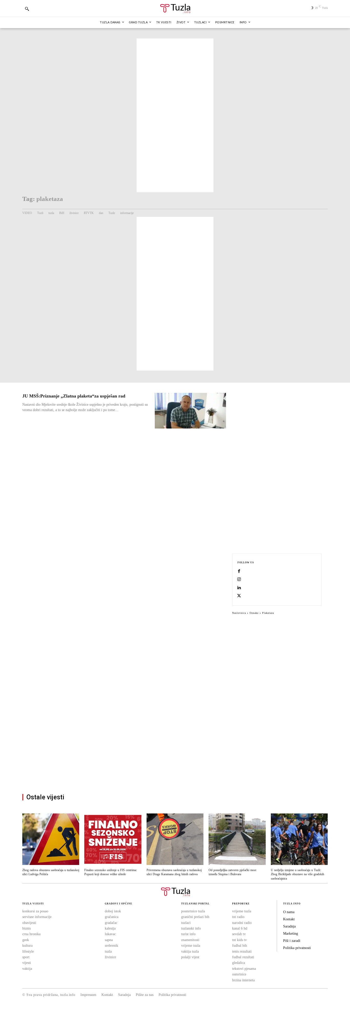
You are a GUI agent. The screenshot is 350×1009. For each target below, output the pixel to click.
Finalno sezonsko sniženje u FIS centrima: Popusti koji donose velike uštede (110, 872)
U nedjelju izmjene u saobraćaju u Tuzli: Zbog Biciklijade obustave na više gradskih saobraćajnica (297, 874)
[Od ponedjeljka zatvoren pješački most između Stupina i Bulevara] (237, 839)
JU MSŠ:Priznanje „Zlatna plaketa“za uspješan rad (73, 396)
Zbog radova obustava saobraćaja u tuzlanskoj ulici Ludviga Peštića (50, 872)
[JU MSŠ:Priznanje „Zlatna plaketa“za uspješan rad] (190, 411)
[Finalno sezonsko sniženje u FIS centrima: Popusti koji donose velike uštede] (112, 839)
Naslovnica (239, 612)
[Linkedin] (239, 588)
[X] (239, 596)
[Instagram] (239, 580)
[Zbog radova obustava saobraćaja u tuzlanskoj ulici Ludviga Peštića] (50, 839)
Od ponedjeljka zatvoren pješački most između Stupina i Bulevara (232, 872)
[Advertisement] (175, 115)
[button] (27, 8)
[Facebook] (239, 571)
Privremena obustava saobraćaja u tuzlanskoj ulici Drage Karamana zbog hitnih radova (174, 872)
